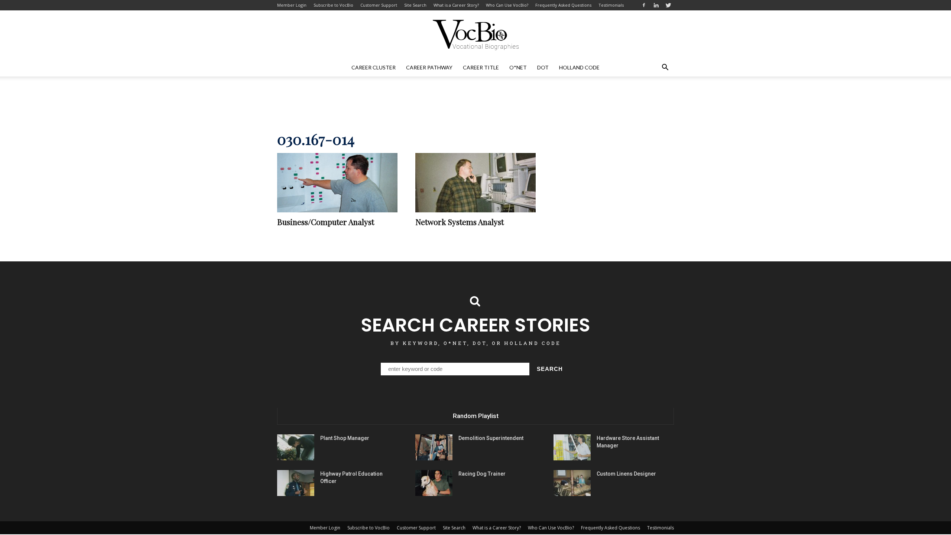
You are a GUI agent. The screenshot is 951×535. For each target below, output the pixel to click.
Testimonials (611, 5)
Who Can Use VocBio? (507, 5)
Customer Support (378, 5)
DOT (543, 67)
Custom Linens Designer (626, 474)
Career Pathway (429, 67)
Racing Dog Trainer (482, 474)
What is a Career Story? (456, 5)
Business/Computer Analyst (325, 221)
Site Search (415, 5)
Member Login (291, 5)
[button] (665, 67)
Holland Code (579, 67)
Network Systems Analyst (459, 221)
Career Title (481, 67)
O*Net (518, 67)
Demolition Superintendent (490, 438)
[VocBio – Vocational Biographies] (475, 35)
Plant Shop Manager (344, 438)
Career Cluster (373, 67)
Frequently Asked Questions (563, 5)
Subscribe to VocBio (333, 5)
